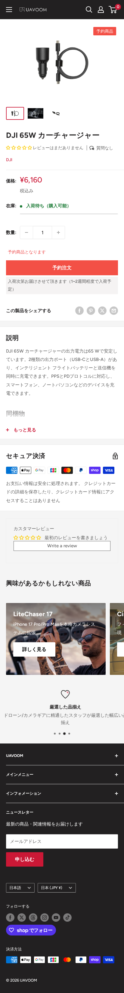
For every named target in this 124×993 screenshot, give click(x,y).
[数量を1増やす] (58, 232)
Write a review (62, 545)
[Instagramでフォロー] (44, 917)
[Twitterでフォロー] (21, 917)
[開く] (89, 9)
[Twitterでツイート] (102, 310)
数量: (11, 232)
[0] (113, 9)
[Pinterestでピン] (91, 310)
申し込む (24, 859)
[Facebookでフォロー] (10, 917)
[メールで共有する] (114, 310)
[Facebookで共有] (79, 310)
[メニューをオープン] (9, 9)
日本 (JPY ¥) (51, 887)
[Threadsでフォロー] (33, 917)
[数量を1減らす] (26, 232)
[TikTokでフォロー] (67, 917)
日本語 (15, 887)
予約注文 (62, 267)
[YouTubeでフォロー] (56, 917)
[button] (19, 147)
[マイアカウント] (101, 9)
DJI (9, 159)
